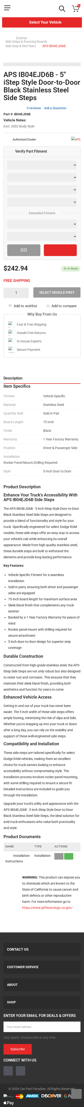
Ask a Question (55, 108)
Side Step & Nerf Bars (20, 46)
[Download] (68, 856)
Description (13, 378)
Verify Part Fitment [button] (31, 151)
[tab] (42, 152)
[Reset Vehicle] (60, 250)
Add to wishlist (25, 306)
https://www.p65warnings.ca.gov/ (47, 908)
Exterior (21, 38)
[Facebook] (8, 1070)
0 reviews (34, 108)
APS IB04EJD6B (54, 46)
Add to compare (64, 306)
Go (24, 250)
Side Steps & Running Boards (26, 41)
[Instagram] (20, 1070)
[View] (58, 856)
